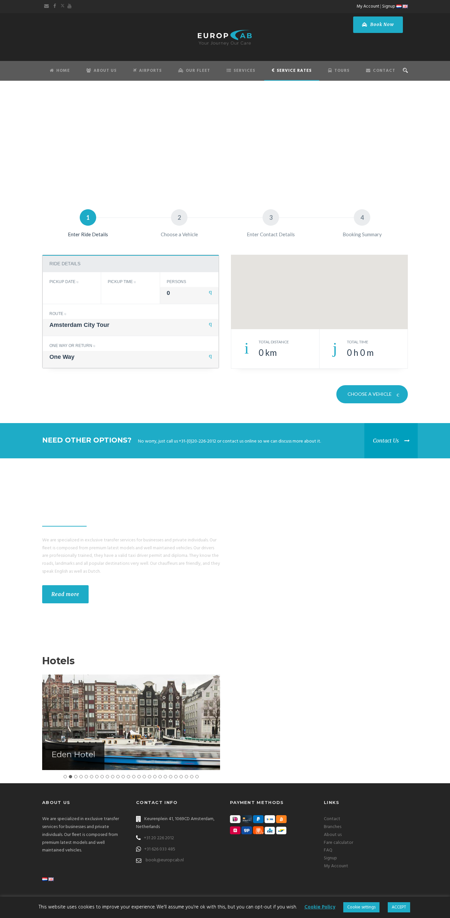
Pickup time (121, 281)
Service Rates (294, 70)
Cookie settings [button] (361, 907)
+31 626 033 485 (159, 849)
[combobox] (189, 295)
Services (244, 70)
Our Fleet (198, 70)
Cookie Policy (319, 907)
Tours (342, 70)
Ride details (64, 263)
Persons (176, 281)
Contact (384, 70)
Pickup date (62, 281)
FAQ (328, 850)
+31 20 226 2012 (159, 838)
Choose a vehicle (370, 394)
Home (63, 70)
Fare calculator (338, 842)
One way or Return (71, 345)
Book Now (381, 24)
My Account (368, 6)
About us (333, 835)
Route (56, 313)
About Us (105, 70)
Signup (388, 6)
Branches (332, 827)
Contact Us (386, 440)
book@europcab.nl (165, 860)
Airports (150, 70)
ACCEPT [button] (399, 907)
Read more (65, 594)
